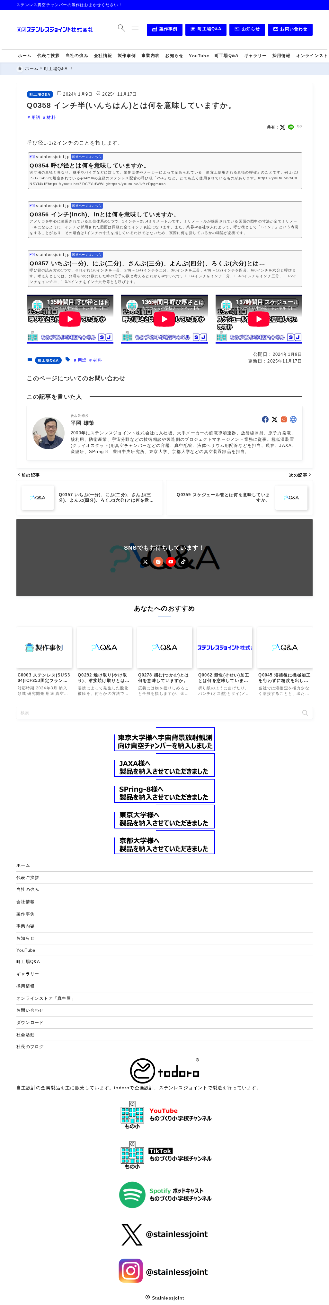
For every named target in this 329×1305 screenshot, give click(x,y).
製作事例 (164, 30)
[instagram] (283, 419)
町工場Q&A (206, 30)
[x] (283, 127)
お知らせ (247, 30)
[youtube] (171, 562)
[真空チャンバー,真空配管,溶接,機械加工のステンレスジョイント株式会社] (54, 30)
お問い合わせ (290, 30)
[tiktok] (183, 562)
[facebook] (265, 419)
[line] (291, 127)
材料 (51, 117)
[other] (293, 419)
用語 (35, 117)
